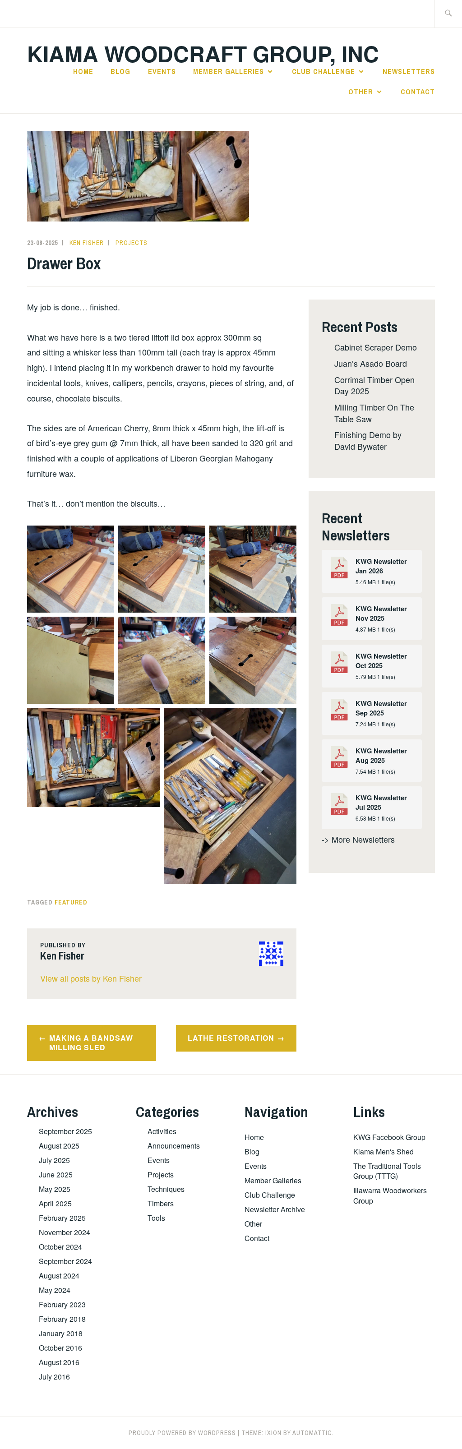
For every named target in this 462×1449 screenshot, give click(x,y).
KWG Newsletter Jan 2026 (381, 566)
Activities (162, 1131)
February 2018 (62, 1319)
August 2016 (59, 1362)
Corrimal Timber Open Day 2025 (374, 385)
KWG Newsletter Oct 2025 (381, 660)
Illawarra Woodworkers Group (390, 1195)
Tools (156, 1218)
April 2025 (55, 1203)
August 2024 (59, 1275)
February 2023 (62, 1304)
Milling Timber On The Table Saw (374, 412)
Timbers (161, 1203)
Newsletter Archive (275, 1209)
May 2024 (54, 1290)
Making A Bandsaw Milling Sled (91, 1042)
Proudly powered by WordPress (182, 1433)
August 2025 (59, 1145)
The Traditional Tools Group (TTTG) (387, 1171)
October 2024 (60, 1246)
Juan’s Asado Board (370, 363)
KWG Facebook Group (389, 1137)
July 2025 (54, 1160)
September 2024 (65, 1261)
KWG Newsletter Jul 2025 (381, 802)
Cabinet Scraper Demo (375, 347)
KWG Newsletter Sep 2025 (381, 708)
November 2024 (64, 1232)
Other (360, 92)
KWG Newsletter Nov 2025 (381, 613)
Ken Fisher (86, 243)
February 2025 (62, 1218)
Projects (132, 243)
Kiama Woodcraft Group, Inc (203, 53)
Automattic (312, 1433)
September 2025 (65, 1131)
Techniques (166, 1189)
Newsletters (409, 71)
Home (83, 71)
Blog (120, 71)
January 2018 (61, 1333)
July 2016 (54, 1376)
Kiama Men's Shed (383, 1151)
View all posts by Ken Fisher (91, 978)
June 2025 (56, 1174)
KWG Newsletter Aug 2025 (381, 755)
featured (71, 902)
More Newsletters (363, 839)
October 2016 (60, 1348)
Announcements (174, 1145)
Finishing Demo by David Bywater (368, 440)
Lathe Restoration (231, 1038)
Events (162, 71)
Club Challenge (323, 71)
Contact (418, 92)
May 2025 (54, 1189)
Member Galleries (228, 71)
